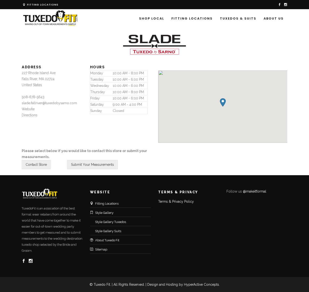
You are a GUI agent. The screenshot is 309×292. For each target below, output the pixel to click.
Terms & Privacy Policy (176, 201)
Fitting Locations (42, 5)
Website (28, 109)
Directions (29, 115)
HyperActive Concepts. (202, 284)
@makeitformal (254, 191)
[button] (223, 102)
